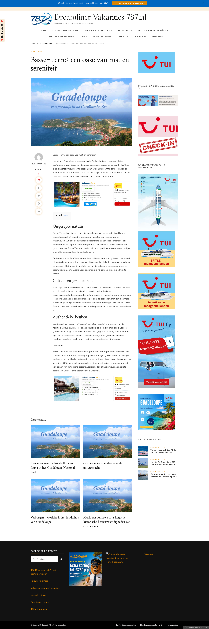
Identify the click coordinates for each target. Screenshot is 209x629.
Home (43, 30)
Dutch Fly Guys (38, 595)
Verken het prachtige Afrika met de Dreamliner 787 (163, 451)
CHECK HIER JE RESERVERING (130, 3)
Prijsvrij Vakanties (39, 580)
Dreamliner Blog (157, 447)
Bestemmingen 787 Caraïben (152, 30)
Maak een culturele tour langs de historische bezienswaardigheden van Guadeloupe (107, 522)
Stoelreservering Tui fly (65, 30)
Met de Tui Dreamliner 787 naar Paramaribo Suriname (162, 463)
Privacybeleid (60, 625)
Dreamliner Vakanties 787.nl (100, 17)
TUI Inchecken (125, 30)
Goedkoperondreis (40, 602)
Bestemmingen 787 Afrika (61, 37)
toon (66, 215)
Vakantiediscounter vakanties (45, 588)
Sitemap (148, 554)
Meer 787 (156, 37)
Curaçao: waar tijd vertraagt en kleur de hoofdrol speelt (163, 475)
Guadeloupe (140, 37)
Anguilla (123, 37)
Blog (84, 37)
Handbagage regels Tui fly (98, 30)
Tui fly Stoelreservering (126, 625)
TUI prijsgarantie (39, 609)
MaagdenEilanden (102, 37)
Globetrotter (39, 164)
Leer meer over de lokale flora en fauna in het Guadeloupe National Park (53, 468)
